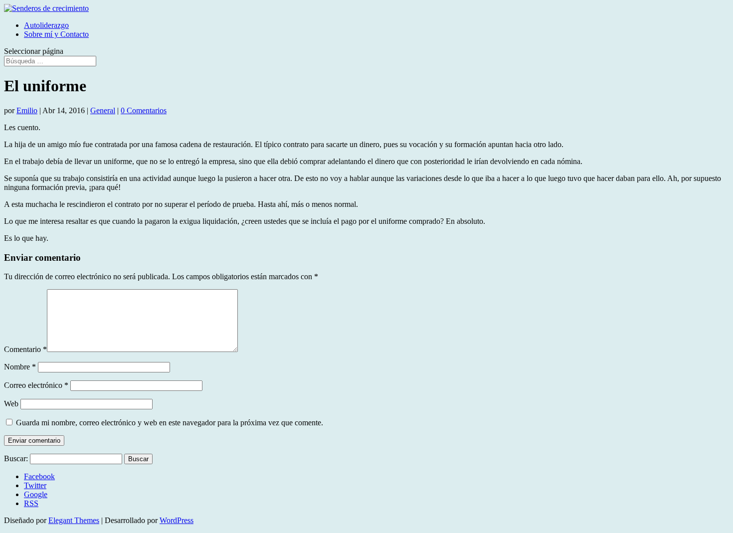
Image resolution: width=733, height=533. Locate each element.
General (102, 110)
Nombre (20, 366)
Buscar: (16, 458)
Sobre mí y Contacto (56, 34)
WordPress (176, 520)
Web (11, 403)
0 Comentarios (144, 110)
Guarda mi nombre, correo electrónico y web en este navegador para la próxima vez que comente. (169, 422)
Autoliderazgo (46, 25)
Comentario (25, 349)
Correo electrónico (36, 385)
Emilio (26, 110)
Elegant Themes (73, 520)
